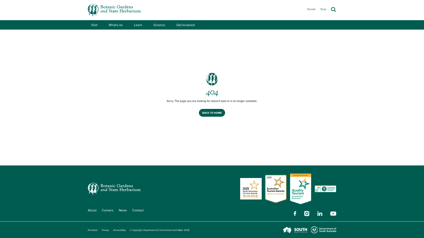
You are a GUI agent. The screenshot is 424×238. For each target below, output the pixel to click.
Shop (323, 9)
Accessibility (119, 230)
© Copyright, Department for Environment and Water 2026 (159, 230)
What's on (116, 25)
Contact (138, 210)
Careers (107, 210)
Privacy (105, 230)
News (123, 210)
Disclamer (93, 230)
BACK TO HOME (212, 113)
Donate (311, 9)
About (92, 210)
